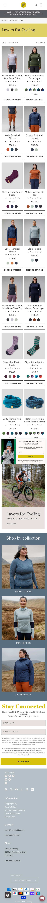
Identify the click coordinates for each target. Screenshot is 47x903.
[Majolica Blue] (12, 149)
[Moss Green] (4, 433)
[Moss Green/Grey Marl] (34, 90)
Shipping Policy (11, 803)
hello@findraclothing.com (14, 830)
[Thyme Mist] (16, 90)
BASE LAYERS (23, 591)
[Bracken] (10, 376)
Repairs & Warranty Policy (15, 810)
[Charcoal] (12, 90)
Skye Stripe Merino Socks (34, 363)
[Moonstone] (8, 90)
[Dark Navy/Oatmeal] (38, 433)
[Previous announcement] (4, 13)
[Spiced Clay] (8, 149)
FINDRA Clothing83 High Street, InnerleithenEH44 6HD (15, 852)
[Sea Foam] (36, 149)
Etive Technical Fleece (12, 250)
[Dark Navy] (36, 260)
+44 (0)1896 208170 (12, 860)
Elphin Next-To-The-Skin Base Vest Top (12, 307)
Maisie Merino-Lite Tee (34, 193)
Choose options (12, 99)
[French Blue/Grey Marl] (30, 90)
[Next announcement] (42, 13)
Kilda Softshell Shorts (12, 136)
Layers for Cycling (16, 21)
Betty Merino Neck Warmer (12, 420)
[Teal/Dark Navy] (38, 90)
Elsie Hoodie (34, 248)
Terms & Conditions (12, 813)
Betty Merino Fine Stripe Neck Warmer (34, 420)
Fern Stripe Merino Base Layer (34, 77)
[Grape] (8, 206)
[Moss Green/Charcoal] (26, 90)
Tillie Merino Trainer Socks (12, 193)
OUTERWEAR (23, 694)
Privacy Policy (10, 816)
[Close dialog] (43, 441)
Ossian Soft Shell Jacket (35, 136)
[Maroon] (14, 376)
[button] (4, 5)
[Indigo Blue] (32, 149)
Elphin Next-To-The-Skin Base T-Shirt (12, 77)
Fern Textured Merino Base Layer (34, 307)
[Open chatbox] (42, 898)
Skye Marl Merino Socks (12, 363)
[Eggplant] (8, 433)
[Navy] (16, 206)
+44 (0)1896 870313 (12, 835)
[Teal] (18, 376)
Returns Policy (10, 807)
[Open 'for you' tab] (8, 895)
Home (4, 21)
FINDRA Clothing (26, 902)
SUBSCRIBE (24, 761)
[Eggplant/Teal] (43, 433)
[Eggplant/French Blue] (43, 90)
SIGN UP (30, 456)
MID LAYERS (23, 643)
